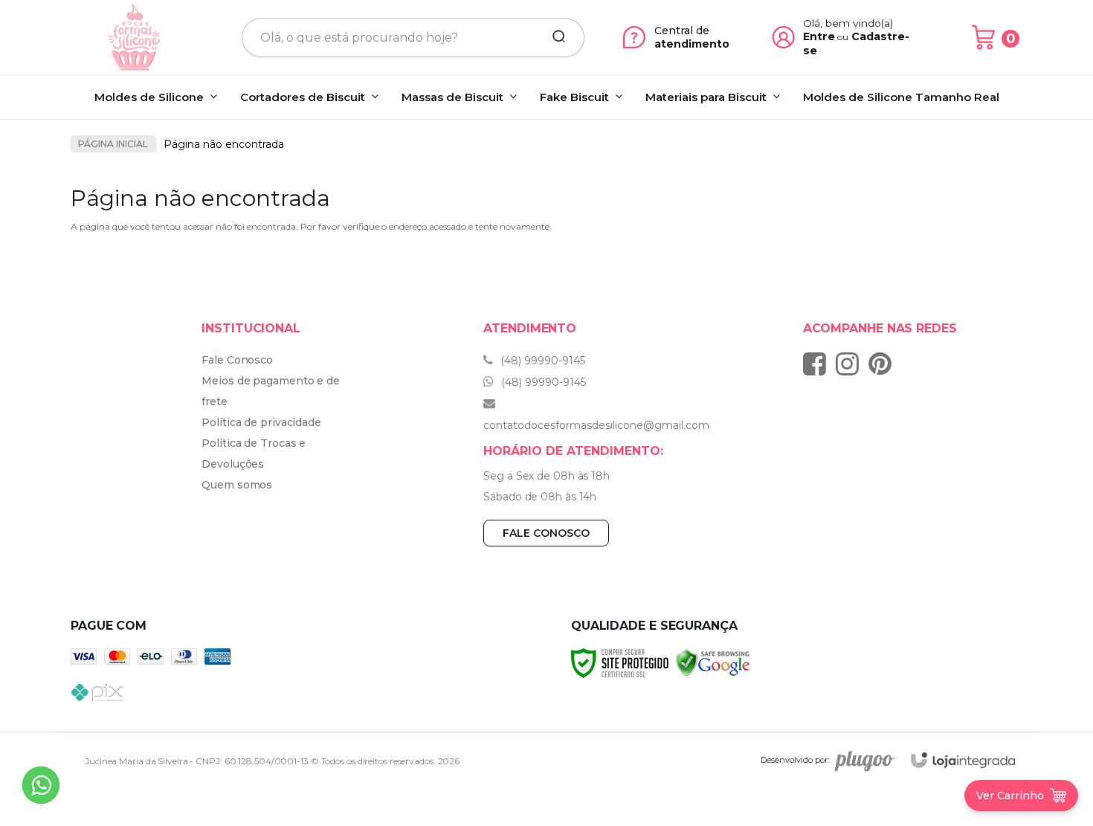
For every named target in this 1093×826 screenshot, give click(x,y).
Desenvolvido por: (795, 760)
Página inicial (113, 143)
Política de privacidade (261, 422)
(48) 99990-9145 (541, 360)
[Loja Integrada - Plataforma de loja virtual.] (962, 760)
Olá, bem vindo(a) (848, 23)
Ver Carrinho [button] (1010, 795)
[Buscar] (554, 37)
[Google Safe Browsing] (713, 662)
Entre (819, 36)
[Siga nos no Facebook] (818, 363)
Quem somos (236, 484)
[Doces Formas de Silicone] (135, 37)
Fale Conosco (237, 360)
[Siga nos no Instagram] (851, 363)
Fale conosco (546, 533)
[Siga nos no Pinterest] (883, 363)
